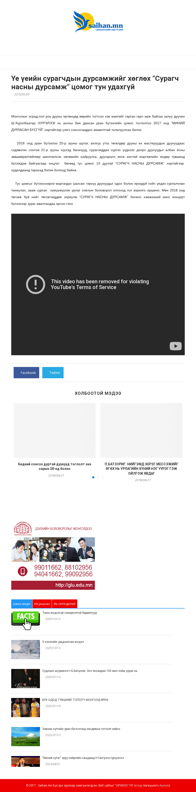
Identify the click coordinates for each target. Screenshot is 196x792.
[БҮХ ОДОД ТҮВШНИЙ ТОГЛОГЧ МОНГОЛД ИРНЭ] (25, 707)
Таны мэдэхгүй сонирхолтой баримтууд (69, 613)
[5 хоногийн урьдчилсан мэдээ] (25, 649)
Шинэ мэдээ (21, 604)
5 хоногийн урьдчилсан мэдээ (63, 642)
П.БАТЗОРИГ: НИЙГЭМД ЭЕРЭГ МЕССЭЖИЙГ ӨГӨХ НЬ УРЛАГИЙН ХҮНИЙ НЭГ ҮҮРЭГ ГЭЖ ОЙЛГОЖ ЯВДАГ (141, 468)
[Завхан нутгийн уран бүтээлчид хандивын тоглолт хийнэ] (25, 736)
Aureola (164, 785)
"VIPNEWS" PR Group (128, 785)
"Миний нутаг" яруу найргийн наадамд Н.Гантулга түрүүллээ (83, 758)
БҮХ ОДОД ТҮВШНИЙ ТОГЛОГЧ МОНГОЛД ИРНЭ (75, 700)
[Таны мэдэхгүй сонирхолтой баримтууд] (25, 620)
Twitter (54, 374)
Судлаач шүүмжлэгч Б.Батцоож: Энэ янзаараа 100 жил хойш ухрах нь (89, 671)
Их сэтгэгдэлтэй (64, 604)
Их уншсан (42, 604)
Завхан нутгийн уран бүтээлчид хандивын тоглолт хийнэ (81, 729)
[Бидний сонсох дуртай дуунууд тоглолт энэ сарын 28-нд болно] (55, 430)
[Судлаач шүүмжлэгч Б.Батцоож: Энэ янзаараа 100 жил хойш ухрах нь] (25, 678)
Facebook (28, 374)
